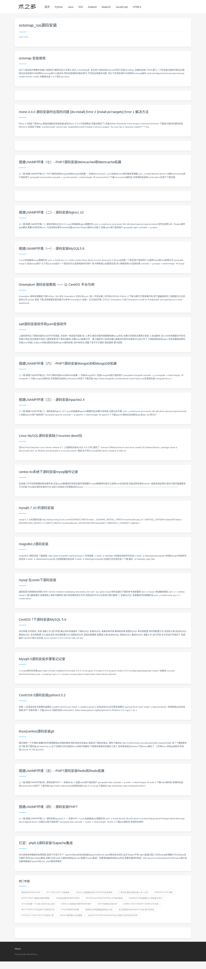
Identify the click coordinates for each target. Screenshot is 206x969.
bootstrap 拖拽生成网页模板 (35, 898)
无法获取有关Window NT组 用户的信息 (136, 909)
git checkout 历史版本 (58, 892)
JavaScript (122, 7)
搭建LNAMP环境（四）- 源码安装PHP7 (48, 807)
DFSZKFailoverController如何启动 (104, 898)
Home (18, 948)
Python (59, 7)
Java (70, 7)
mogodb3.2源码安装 (33, 544)
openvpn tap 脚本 (163, 892)
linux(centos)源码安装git (36, 731)
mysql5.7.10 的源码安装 (36, 508)
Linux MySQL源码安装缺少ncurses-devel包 (50, 436)
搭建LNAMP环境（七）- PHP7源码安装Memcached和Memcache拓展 (70, 162)
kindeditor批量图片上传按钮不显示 (145, 898)
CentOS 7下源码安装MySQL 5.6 (42, 619)
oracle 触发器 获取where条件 (76, 904)
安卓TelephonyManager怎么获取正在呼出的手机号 (113, 915)
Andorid (92, 7)
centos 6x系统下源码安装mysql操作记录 (48, 472)
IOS (80, 7)
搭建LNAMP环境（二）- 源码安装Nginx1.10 (51, 212)
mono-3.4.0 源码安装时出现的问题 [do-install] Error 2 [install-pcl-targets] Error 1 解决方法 (84, 112)
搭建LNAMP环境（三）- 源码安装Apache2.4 (51, 400)
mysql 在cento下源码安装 (37, 580)
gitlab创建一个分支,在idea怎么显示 (38, 904)
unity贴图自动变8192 (107, 904)
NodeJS (106, 7)
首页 (47, 7)
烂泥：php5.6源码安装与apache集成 (46, 843)
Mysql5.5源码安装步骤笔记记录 (42, 659)
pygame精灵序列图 (70, 909)
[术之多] (27, 6)
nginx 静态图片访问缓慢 (71, 915)
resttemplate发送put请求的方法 (38, 909)
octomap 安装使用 (32, 58)
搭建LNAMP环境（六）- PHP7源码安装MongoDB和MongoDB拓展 (68, 363)
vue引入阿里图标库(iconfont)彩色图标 (94, 892)
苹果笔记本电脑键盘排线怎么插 (99, 909)
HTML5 (137, 7)
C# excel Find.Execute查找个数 (37, 915)
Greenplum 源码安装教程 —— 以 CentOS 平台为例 (56, 284)
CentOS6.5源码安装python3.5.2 (42, 695)
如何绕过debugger (30, 892)
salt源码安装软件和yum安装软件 (43, 324)
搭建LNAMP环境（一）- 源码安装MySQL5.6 (51, 248)
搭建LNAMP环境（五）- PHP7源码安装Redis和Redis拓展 (61, 771)
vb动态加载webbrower (68, 898)
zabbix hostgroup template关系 (141, 904)
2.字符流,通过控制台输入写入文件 (133, 892)
